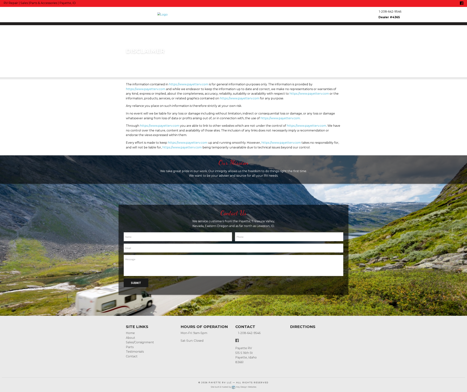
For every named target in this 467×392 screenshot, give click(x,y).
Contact (132, 356)
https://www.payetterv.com (188, 84)
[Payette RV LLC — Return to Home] (233, 14)
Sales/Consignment (140, 342)
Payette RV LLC (220, 382)
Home (130, 333)
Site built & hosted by (233, 387)
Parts (130, 347)
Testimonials (135, 351)
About (130, 337)
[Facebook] (461, 3)
